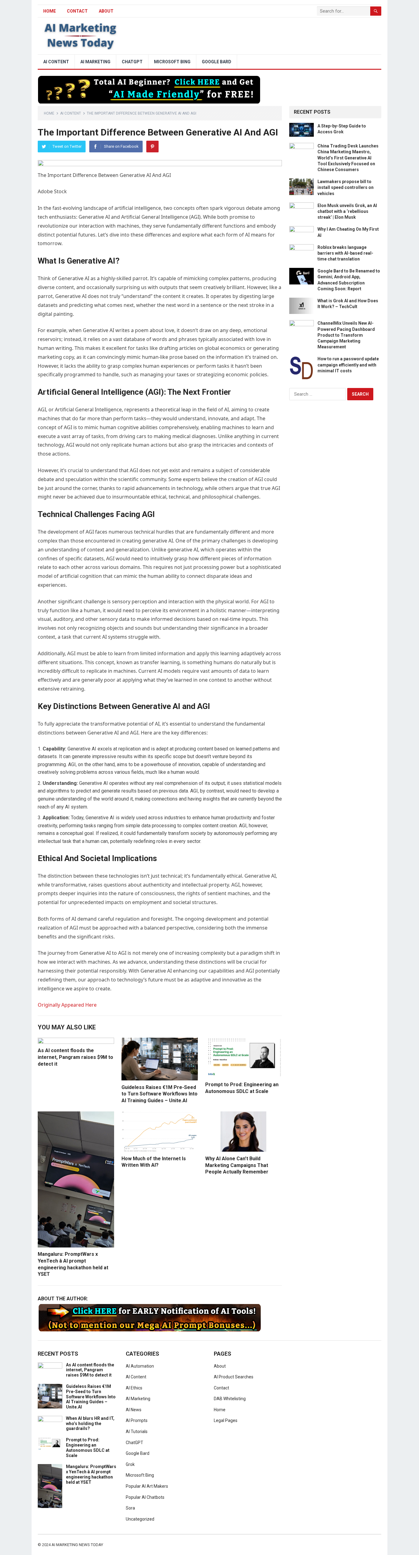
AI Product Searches (233, 1376)
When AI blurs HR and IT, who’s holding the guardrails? (90, 1423)
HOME (49, 11)
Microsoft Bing (172, 61)
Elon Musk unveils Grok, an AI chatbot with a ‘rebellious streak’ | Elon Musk (347, 211)
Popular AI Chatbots (145, 1497)
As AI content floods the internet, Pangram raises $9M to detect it (75, 1057)
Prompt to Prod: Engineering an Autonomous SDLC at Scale (88, 1447)
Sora (130, 1508)
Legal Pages (225, 1420)
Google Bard (216, 61)
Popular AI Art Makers (147, 1486)
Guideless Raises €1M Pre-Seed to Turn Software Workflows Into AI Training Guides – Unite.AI (159, 1093)
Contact (77, 11)
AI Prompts (137, 1420)
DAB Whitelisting (230, 1398)
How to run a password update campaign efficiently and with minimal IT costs (348, 364)
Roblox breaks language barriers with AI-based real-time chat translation (345, 253)
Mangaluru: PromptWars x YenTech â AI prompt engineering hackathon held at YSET (91, 1474)
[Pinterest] (152, 146)
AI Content (56, 61)
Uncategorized (140, 1519)
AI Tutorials (137, 1431)
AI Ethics (134, 1387)
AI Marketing (95, 61)
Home (49, 113)
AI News (133, 1409)
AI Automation (140, 1366)
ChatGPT (132, 61)
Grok (130, 1464)
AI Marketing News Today (77, 1544)
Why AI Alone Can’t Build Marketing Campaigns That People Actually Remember (236, 1165)
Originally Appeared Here (67, 1004)
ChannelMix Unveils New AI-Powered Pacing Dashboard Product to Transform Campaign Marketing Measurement (346, 335)
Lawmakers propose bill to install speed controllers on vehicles (345, 187)
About (106, 11)
